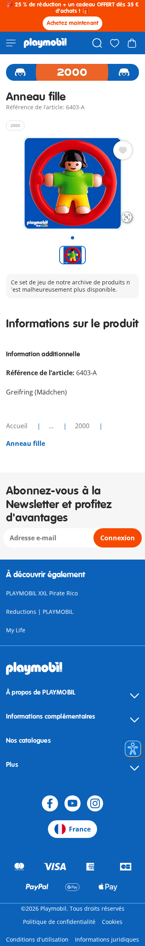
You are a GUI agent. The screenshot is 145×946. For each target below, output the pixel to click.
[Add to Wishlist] (123, 150)
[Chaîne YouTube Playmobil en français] (72, 803)
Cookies (112, 922)
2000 (83, 425)
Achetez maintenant (73, 23)
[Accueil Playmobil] (45, 43)
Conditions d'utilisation (37, 939)
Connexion (117, 537)
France (80, 829)
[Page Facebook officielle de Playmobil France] (50, 803)
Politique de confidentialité (59, 922)
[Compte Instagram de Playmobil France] (95, 803)
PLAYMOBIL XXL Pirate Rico (42, 593)
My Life (15, 630)
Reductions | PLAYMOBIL (39, 611)
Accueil (17, 425)
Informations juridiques (107, 939)
